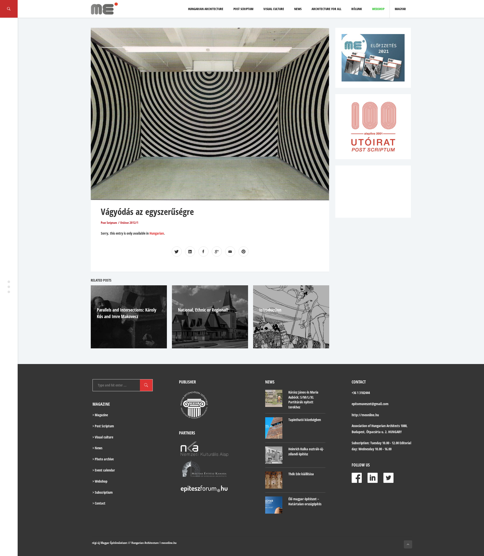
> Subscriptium (103, 492)
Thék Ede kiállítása (301, 473)
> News (97, 448)
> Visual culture (103, 437)
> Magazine (100, 414)
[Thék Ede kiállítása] (273, 480)
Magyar (400, 9)
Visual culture (273, 9)
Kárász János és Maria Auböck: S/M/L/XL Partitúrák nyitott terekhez (303, 399)
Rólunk (356, 9)
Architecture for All (326, 9)
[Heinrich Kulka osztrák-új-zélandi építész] (273, 455)
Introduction (270, 310)
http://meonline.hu (365, 414)
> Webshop (100, 481)
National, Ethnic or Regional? (203, 310)
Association (359, 425)
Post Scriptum (243, 9)
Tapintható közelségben (304, 419)
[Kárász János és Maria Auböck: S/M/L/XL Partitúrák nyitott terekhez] (273, 398)
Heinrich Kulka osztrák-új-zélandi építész (306, 451)
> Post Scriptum (103, 426)
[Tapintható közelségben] (273, 428)
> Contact (99, 503)
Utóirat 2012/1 (129, 222)
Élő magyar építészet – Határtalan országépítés (304, 501)
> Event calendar (104, 470)
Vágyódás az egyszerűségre (147, 211)
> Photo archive (103, 459)
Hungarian (156, 233)
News (297, 9)
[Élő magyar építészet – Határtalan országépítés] (273, 505)
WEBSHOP (378, 9)
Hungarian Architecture (205, 9)
